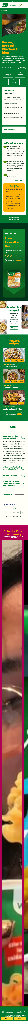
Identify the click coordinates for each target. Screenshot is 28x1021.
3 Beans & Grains (10, 388)
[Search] (21, 5)
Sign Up (3, 1)
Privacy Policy (20, 1015)
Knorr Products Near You (20, 1)
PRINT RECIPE (18, 180)
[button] (5, 513)
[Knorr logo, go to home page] (5, 5)
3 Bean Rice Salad (10, 366)
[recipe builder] (18, 5)
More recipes (13, 414)
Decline (6, 1018)
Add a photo (14, 328)
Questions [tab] (19, 494)
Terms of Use (12, 1015)
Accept (19, 1018)
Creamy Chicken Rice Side (12, 242)
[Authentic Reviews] (10, 504)
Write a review (22, 67)
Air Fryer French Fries (12, 409)
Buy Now (9, 260)
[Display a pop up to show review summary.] (18, 256)
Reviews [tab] (8, 494)
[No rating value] (6, 67)
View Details (18, 260)
